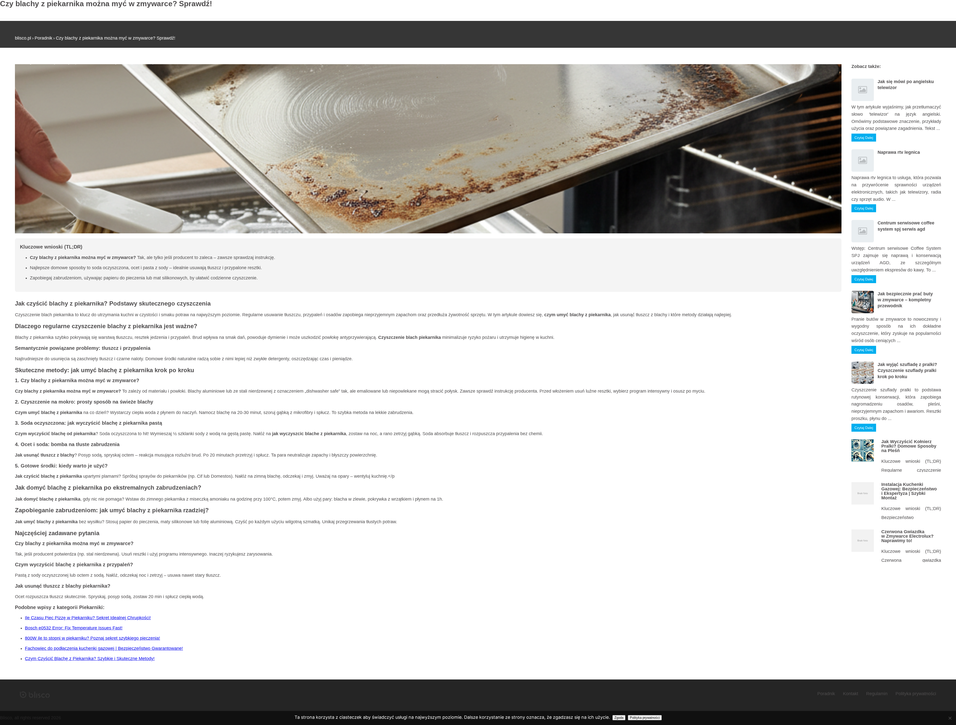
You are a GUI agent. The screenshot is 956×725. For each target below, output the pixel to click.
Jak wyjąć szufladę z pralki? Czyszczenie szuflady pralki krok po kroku (907, 370)
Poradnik (43, 38)
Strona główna (29, 61)
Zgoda (618, 718)
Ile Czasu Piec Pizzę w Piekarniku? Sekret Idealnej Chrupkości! (88, 617)
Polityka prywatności (916, 693)
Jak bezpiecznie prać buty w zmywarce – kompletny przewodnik (905, 300)
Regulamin (877, 693)
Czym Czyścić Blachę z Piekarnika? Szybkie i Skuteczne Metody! (90, 658)
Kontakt (850, 693)
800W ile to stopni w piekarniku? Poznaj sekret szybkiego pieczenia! (92, 638)
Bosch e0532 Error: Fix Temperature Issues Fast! (73, 627)
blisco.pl (23, 38)
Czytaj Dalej (863, 138)
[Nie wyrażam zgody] (949, 718)
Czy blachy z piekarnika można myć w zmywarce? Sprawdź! (115, 38)
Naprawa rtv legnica (899, 152)
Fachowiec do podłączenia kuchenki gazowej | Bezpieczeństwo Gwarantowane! (104, 648)
